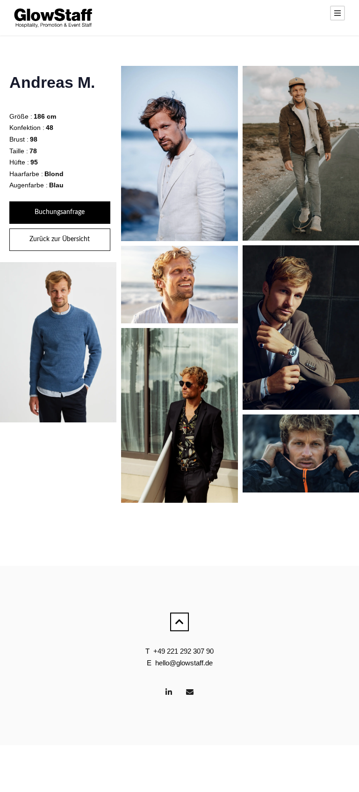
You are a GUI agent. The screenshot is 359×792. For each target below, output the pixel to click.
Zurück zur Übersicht (59, 239)
